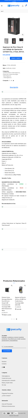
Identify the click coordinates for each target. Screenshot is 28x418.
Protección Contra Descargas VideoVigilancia (10, 75)
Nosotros (4, 361)
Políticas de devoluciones (8, 406)
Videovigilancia (7, 77)
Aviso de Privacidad (7, 404)
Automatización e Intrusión (8, 380)
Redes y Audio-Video (7, 382)
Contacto (4, 363)
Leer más (19, 309)
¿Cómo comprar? (6, 395)
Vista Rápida (11, 285)
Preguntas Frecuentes (7, 393)
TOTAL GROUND (11, 65)
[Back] (2, 11)
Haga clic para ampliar (22, 34)
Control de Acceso (6, 378)
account (23, 6)
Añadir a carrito (16, 58)
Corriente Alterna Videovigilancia (11, 72)
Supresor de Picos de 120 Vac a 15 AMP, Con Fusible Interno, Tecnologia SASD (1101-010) (20, 301)
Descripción (14, 87)
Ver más (4, 385)
